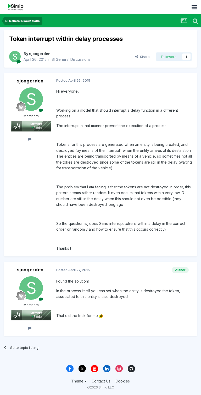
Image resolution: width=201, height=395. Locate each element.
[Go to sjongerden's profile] (15, 56)
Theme (78, 381)
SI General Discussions (71, 59)
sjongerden (40, 53)
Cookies (122, 381)
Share (144, 57)
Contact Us (101, 381)
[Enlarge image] (101, 315)
